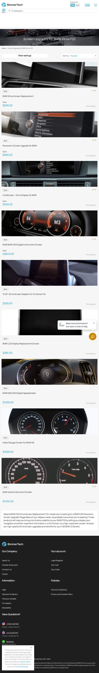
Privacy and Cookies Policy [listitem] (62, 594)
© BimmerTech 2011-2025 (41, 659)
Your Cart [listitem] (55, 565)
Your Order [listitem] (55, 569)
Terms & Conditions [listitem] (59, 589)
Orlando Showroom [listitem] (10, 565)
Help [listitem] (4, 589)
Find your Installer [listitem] (9, 598)
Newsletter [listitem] (6, 607)
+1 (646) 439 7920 (12, 624)
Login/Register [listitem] (57, 560)
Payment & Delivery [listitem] (10, 594)
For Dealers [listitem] (6, 603)
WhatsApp (10, 642)
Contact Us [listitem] (7, 569)
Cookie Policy (25, 661)
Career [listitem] (5, 574)
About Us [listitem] (6, 560)
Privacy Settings (21, 666)
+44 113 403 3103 (12, 633)
